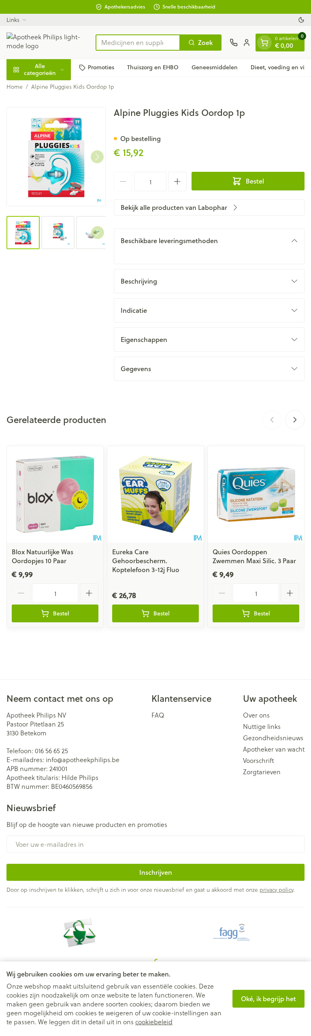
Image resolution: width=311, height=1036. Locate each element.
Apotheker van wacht (274, 749)
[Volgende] (97, 156)
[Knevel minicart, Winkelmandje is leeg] (264, 42)
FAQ (157, 715)
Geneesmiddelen (215, 67)
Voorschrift (258, 760)
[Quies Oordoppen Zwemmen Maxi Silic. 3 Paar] (256, 494)
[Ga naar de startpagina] (46, 42)
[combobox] (138, 42)
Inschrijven (155, 872)
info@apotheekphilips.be (82, 759)
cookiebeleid (154, 1021)
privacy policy (276, 889)
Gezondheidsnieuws (273, 737)
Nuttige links (262, 726)
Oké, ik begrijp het (268, 998)
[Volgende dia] (295, 419)
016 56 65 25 (51, 750)
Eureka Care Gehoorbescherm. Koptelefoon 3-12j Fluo (145, 560)
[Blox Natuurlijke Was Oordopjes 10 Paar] (55, 494)
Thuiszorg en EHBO (153, 67)
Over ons (256, 715)
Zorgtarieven (262, 771)
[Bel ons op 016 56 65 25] (234, 42)
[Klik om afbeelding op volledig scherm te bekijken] (56, 156)
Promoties (101, 67)
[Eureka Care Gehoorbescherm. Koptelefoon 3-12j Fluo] (155, 494)
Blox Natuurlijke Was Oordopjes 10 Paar (42, 556)
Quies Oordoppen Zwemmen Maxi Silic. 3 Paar (254, 556)
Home (14, 87)
